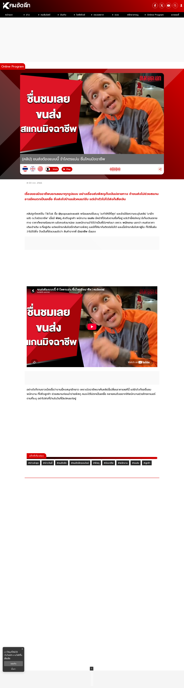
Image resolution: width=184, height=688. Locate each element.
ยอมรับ (13, 664)
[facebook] (155, 5)
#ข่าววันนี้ (47, 463)
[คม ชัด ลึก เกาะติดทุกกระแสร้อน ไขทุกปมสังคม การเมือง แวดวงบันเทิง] (92, 6)
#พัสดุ (96, 463)
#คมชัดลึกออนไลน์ (80, 463)
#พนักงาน (123, 463)
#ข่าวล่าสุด (33, 463)
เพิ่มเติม (7, 658)
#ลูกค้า (146, 463)
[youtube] (168, 5)
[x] (161, 5)
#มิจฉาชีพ (109, 463)
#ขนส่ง (135, 463)
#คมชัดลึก (62, 463)
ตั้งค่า (13, 669)
